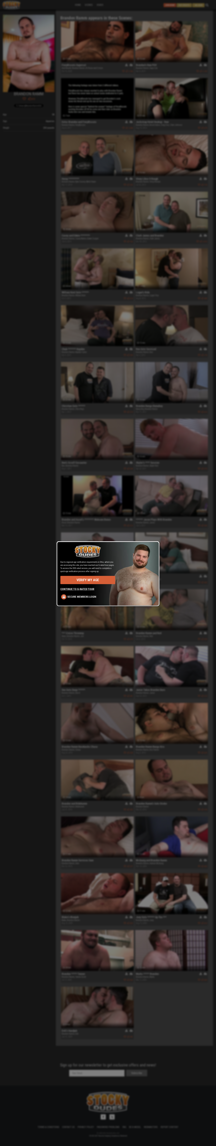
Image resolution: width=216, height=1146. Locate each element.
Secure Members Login (81, 596)
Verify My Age (88, 580)
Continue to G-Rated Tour (77, 589)
